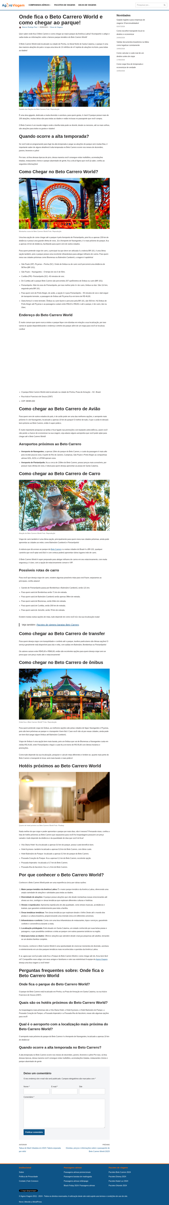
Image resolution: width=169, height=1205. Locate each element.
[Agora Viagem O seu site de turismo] (13, 5)
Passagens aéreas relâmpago (76, 1181)
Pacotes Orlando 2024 (118, 1185)
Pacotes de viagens (118, 1167)
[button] (50, 5)
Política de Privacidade (28, 1177)
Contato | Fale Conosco (28, 1181)
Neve (21, 1202)
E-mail (54, 1087)
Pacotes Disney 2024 (117, 1177)
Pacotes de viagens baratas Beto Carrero (58, 624)
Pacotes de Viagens (64, 5)
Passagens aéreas (73, 1167)
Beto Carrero (56, 549)
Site (80, 1087)
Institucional (25, 1167)
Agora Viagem (101, 959)
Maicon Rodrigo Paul (29, 27)
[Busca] (164, 5)
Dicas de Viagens (87, 5)
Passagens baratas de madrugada (78, 1177)
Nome (27, 1087)
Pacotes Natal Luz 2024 (118, 1181)
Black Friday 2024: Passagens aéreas (79, 1185)
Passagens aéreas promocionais (77, 1172)
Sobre (21, 1172)
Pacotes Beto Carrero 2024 (120, 1172)
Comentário (29, 1097)
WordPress (37, 1202)
